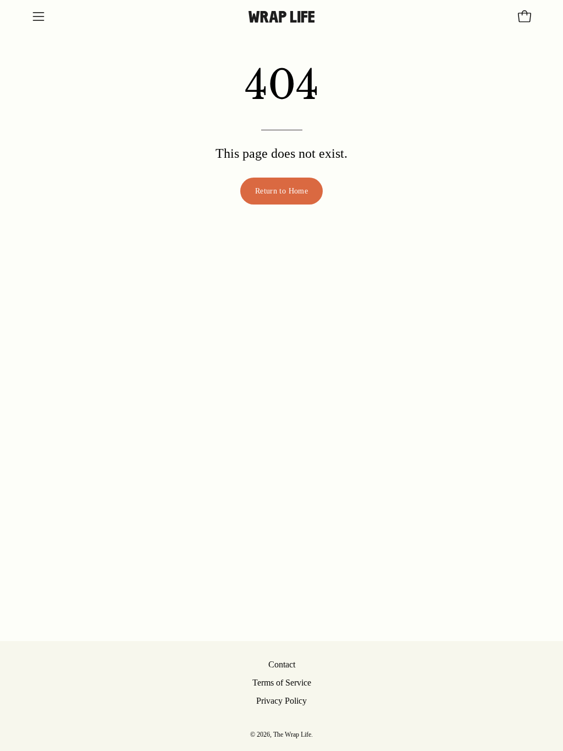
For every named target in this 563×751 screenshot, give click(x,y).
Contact (281, 664)
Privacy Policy (281, 700)
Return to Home (281, 190)
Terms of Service (281, 682)
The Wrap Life (292, 734)
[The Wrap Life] (281, 17)
